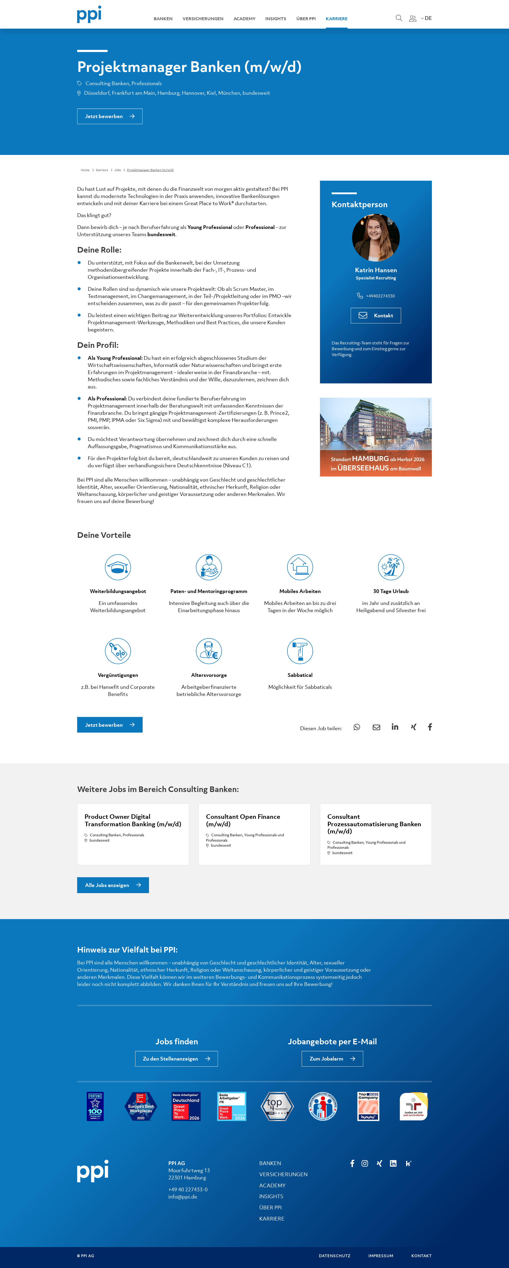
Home (85, 170)
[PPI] (92, 1170)
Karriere (337, 18)
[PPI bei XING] (379, 1163)
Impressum (380, 1255)
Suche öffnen (398, 21)
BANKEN (270, 1163)
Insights (275, 18)
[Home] (89, 14)
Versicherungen (203, 18)
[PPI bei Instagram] (365, 1163)
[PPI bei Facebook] (352, 1163)
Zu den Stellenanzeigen (170, 1058)
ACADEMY (272, 1185)
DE (428, 18)
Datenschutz (334, 1255)
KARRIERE (271, 1218)
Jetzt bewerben (104, 116)
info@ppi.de (182, 1196)
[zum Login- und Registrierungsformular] (412, 18)
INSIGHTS (271, 1196)
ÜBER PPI (270, 1207)
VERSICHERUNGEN (283, 1174)
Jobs (117, 170)
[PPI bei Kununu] (409, 1163)
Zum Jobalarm (326, 1058)
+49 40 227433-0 (188, 1189)
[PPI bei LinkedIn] (393, 1163)
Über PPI (306, 18)
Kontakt (383, 315)
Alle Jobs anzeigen (107, 885)
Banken (163, 18)
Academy (245, 18)
